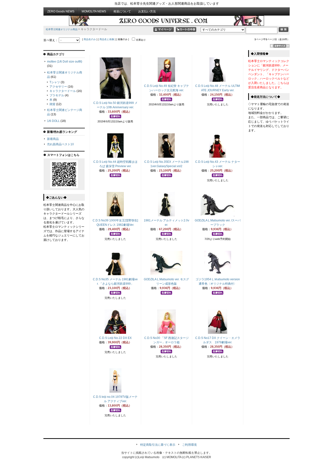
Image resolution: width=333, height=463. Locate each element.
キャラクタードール (62, 91)
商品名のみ (90, 39)
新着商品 (53, 139)
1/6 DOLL (53, 121)
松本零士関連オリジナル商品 (62, 29)
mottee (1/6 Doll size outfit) (64, 61)
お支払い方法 (147, 11)
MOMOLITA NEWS (94, 11)
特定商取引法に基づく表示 (157, 444)
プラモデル (56, 95)
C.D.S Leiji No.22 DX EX (115, 338)
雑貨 (52, 104)
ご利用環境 (189, 444)
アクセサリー (58, 86)
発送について (122, 11)
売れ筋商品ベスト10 (60, 144)
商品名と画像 (106, 39)
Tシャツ (54, 82)
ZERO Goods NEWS (60, 11)
